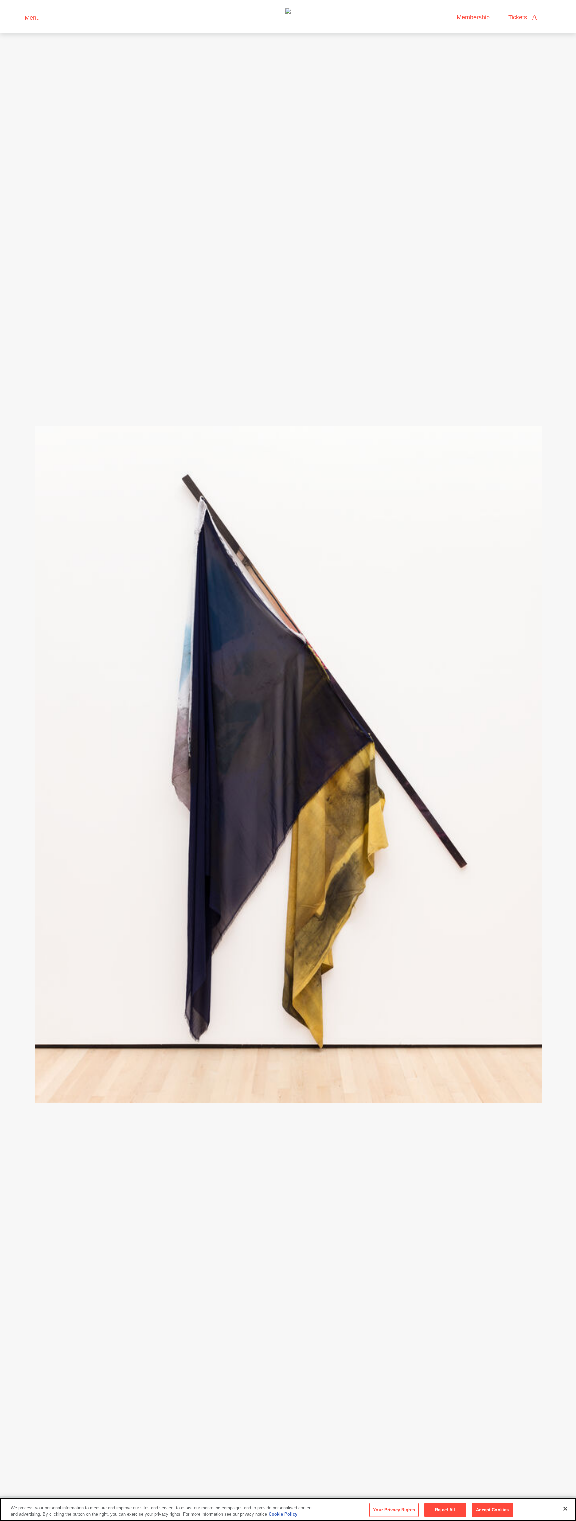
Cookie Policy (283, 1514)
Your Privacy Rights (394, 1509)
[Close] (565, 1508)
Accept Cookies (492, 1509)
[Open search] (549, 17)
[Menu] (16, 17)
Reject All (445, 1509)
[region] (288, 1509)
